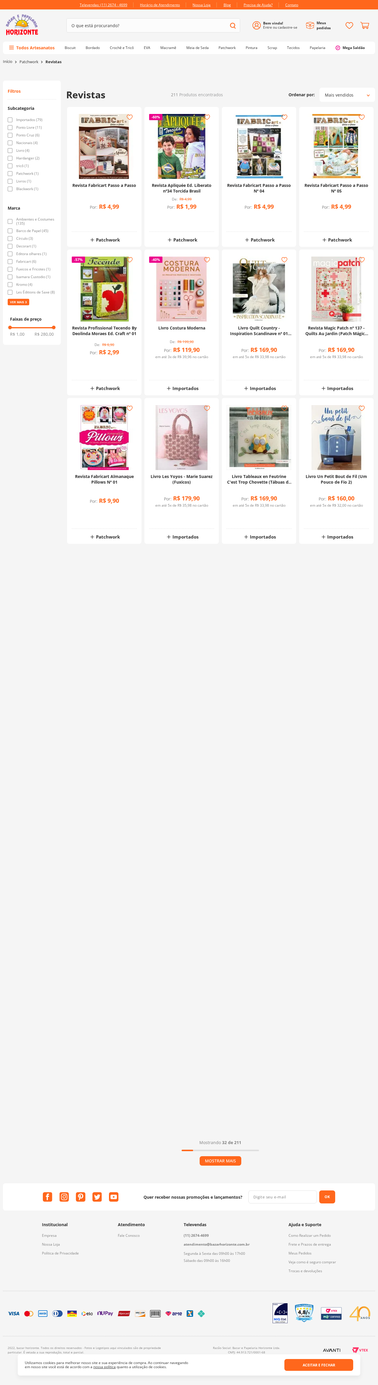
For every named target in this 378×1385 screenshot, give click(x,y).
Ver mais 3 (18, 302)
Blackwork (27, 189)
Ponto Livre (29, 127)
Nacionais (27, 143)
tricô (22, 166)
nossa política (104, 1366)
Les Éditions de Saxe (35, 292)
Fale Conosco (129, 1235)
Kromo (24, 285)
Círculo (24, 238)
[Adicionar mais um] (89, 217)
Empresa (49, 1235)
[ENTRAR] (277, 25)
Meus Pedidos (300, 1253)
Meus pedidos (324, 25)
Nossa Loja (51, 1244)
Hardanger (28, 158)
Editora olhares (31, 254)
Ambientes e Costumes (35, 221)
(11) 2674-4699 (196, 1235)
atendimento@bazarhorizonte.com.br (217, 1244)
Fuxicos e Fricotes (33, 269)
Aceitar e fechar (319, 1365)
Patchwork (28, 62)
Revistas (53, 62)
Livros (23, 181)
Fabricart (26, 262)
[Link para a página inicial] (7, 61)
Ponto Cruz (28, 135)
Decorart (26, 246)
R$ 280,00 (44, 334)
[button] (32, 108)
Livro (23, 151)
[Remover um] (89, 221)
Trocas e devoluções (305, 1270)
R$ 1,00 (17, 334)
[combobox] (153, 25)
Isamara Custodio (33, 277)
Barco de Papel (32, 231)
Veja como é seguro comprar (312, 1262)
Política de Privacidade (60, 1253)
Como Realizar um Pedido (310, 1235)
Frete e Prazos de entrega (310, 1244)
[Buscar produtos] (233, 25)
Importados (29, 120)
